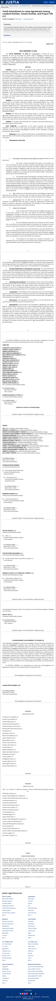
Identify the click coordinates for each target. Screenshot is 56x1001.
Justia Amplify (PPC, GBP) (35, 976)
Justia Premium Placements (35, 971)
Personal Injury (32, 913)
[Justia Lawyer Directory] (35, 994)
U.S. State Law (32, 942)
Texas (29, 958)
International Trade (7, 931)
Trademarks (5, 978)
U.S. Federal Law (7, 942)
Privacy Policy (45, 997)
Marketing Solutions (34, 964)
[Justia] (12, 2)
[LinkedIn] (21, 994)
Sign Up (52, 2)
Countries (5, 980)
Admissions (31, 924)
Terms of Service (36, 997)
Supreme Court (6, 951)
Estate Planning (32, 908)
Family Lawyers (6, 910)
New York (30, 955)
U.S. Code (4, 946)
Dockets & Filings (7, 958)
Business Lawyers (7, 901)
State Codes (31, 946)
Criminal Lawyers (7, 903)
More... (4, 915)
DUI (29, 906)
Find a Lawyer (6, 896)
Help (29, 997)
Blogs (29, 933)
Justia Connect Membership (35, 966)
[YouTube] (23, 994)
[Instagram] (27, 994)
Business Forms (6, 971)
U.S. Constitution (6, 944)
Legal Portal (18, 997)
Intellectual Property (7, 928)
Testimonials (31, 980)
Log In (45, 2)
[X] (33, 994)
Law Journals (31, 931)
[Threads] (29, 994)
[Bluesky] (31, 994)
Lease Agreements (28, 19)
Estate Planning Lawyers (9, 908)
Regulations (5, 948)
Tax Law (4, 935)
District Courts (6, 955)
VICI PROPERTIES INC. (25, 5)
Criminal (30, 901)
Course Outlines (32, 928)
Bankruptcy (31, 899)
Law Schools (32, 919)
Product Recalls (6, 973)
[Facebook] (25, 994)
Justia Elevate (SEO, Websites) (36, 973)
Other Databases (7, 964)
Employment (5, 926)
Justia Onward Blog (33, 978)
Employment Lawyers (8, 906)
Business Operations (8, 924)
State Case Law (32, 948)
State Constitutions (33, 944)
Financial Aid (31, 926)
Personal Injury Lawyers (8, 913)
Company (24, 997)
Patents (4, 976)
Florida (30, 953)
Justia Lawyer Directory (34, 969)
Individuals (31, 896)
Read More (7, 35)
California (30, 951)
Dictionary (31, 921)
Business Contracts (13, 5)
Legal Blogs (5, 969)
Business (5, 919)
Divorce (30, 903)
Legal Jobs (5, 966)
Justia (2, 5)
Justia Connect (10, 997)
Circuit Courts (6, 953)
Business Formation (7, 921)
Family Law (31, 910)
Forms (6, 5)
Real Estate (18, 19)
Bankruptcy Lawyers (7, 899)
